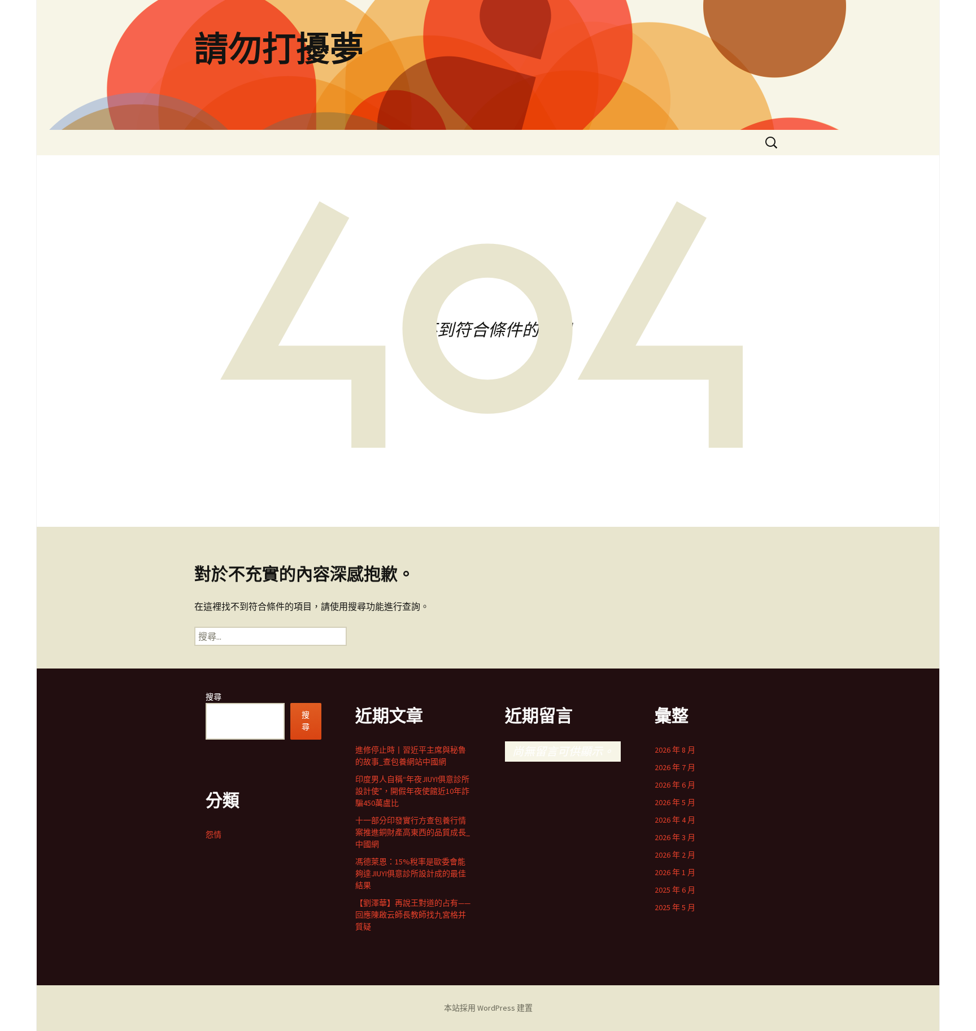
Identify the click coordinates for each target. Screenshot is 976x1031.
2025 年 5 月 (675, 907)
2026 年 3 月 (675, 837)
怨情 (213, 834)
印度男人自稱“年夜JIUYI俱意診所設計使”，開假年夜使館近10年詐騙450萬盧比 (412, 791)
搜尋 (213, 697)
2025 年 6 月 (675, 890)
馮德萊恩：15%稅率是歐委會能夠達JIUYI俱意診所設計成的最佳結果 (410, 873)
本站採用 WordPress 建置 (488, 1008)
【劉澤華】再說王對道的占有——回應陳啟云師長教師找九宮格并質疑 (412, 915)
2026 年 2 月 (675, 855)
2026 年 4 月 (675, 820)
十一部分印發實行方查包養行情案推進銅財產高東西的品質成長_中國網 (412, 832)
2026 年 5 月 (675, 802)
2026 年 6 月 (675, 785)
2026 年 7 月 (675, 767)
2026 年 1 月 (675, 872)
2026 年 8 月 (675, 750)
